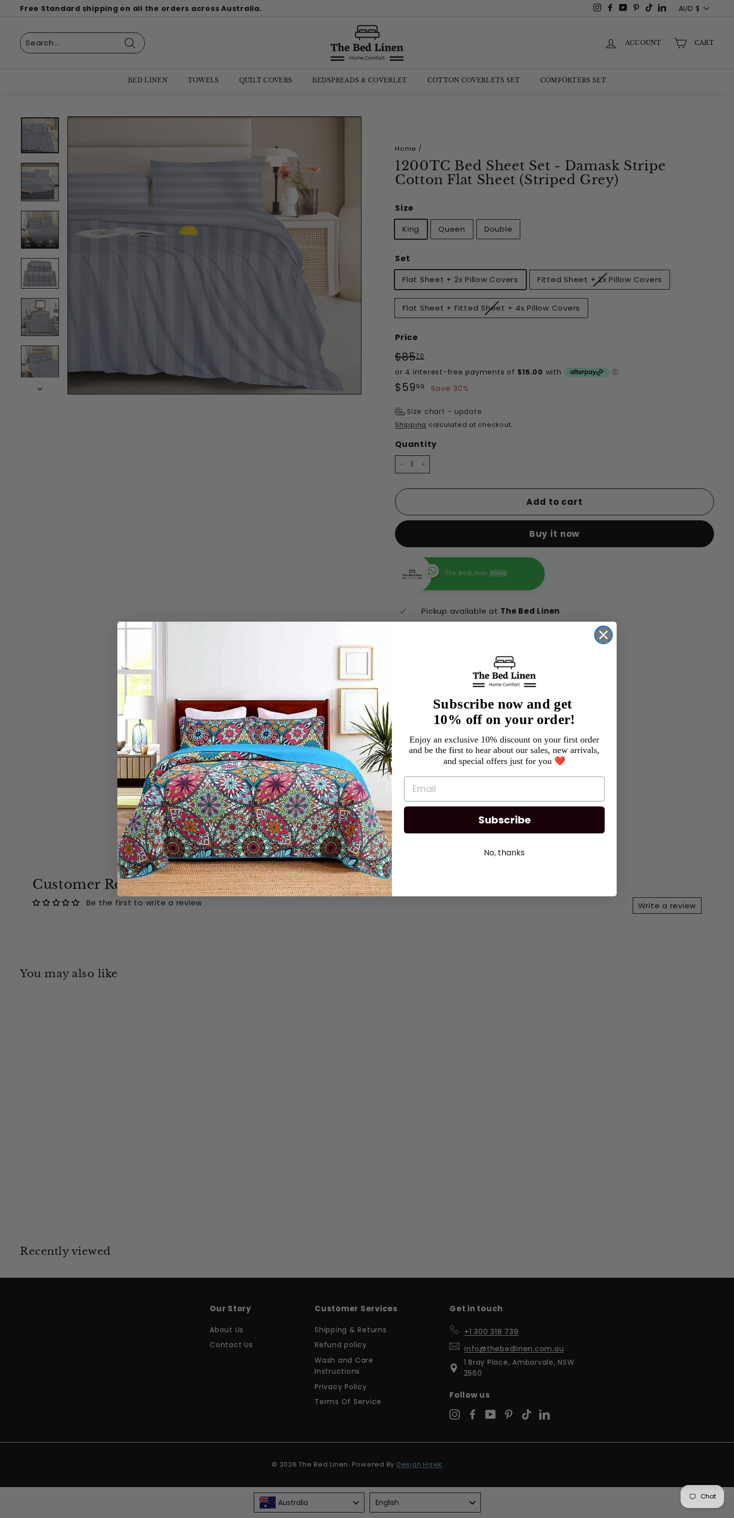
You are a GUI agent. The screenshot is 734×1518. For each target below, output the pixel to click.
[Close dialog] (603, 635)
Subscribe (504, 820)
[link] (504, 672)
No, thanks (504, 852)
